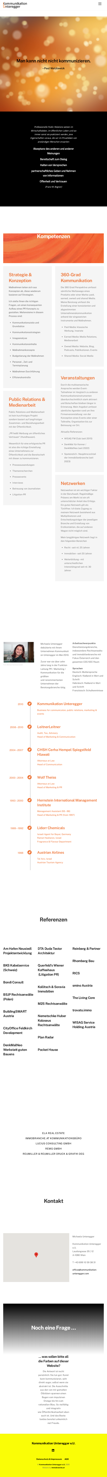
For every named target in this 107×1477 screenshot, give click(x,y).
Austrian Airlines (50, 852)
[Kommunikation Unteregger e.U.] (15, 7)
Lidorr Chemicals (51, 828)
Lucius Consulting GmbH (53, 1143)
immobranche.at (58, 1468)
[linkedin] (53, 1450)
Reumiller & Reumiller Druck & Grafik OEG (53, 1153)
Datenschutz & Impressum (49, 1459)
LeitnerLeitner (48, 727)
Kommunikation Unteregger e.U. (52, 1464)
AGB (67, 1459)
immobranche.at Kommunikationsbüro (53, 1138)
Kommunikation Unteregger (59, 704)
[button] (36, 1255)
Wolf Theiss (46, 777)
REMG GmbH (53, 1148)
